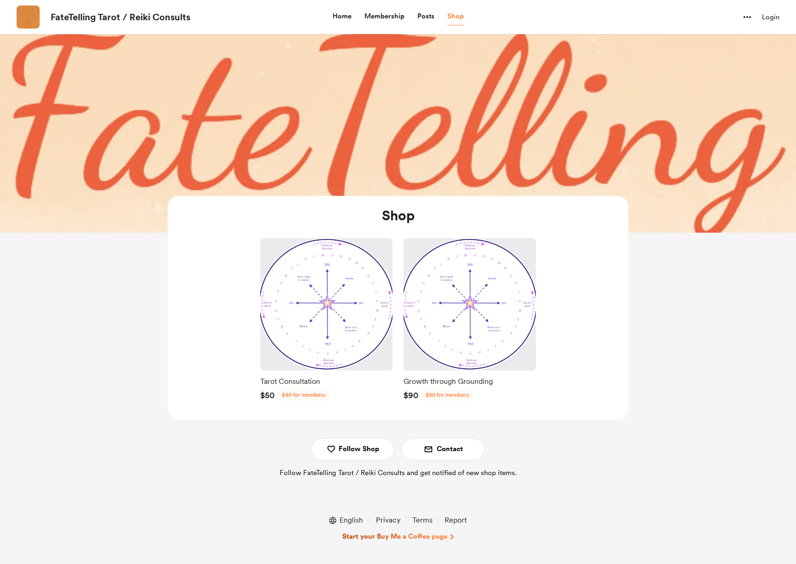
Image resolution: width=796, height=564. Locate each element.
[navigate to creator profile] (28, 17)
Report (456, 520)
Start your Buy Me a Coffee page (394, 536)
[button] (342, 16)
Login (770, 17)
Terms (422, 520)
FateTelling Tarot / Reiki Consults (120, 17)
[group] (326, 322)
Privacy (388, 520)
